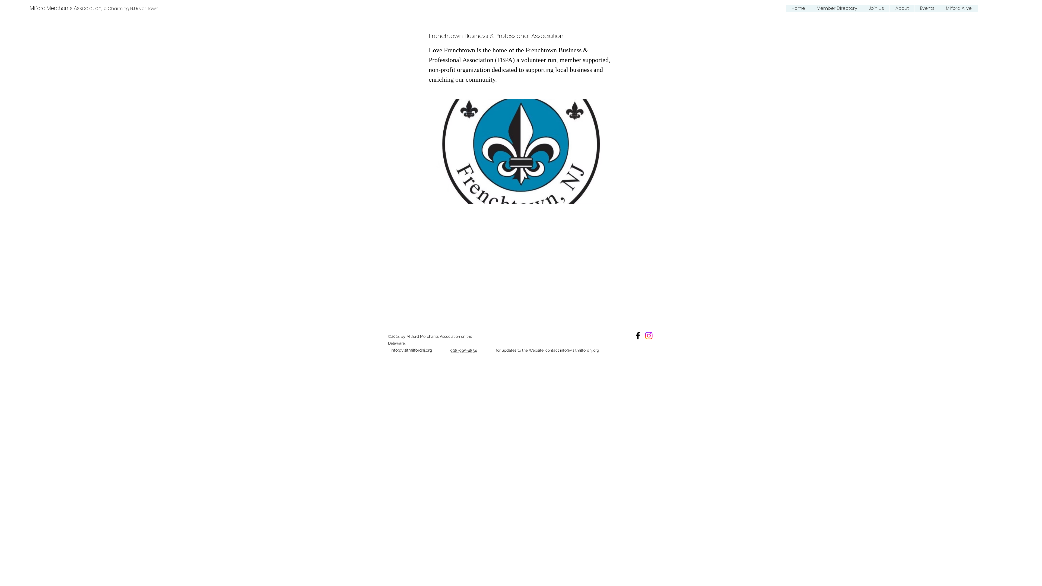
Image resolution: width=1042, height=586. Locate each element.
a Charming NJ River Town (131, 8)
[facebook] (638, 335)
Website (536, 350)
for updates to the (512, 350)
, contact (552, 350)
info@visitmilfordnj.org (579, 350)
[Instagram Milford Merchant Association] (649, 335)
